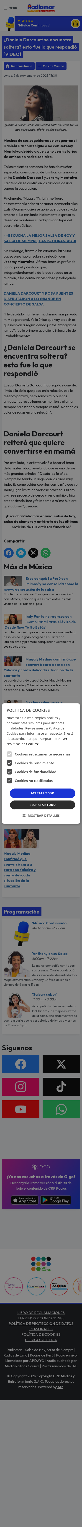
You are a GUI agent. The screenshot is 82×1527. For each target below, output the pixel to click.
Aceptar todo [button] (42, 793)
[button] (41, 815)
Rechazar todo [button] (42, 805)
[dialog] (41, 763)
